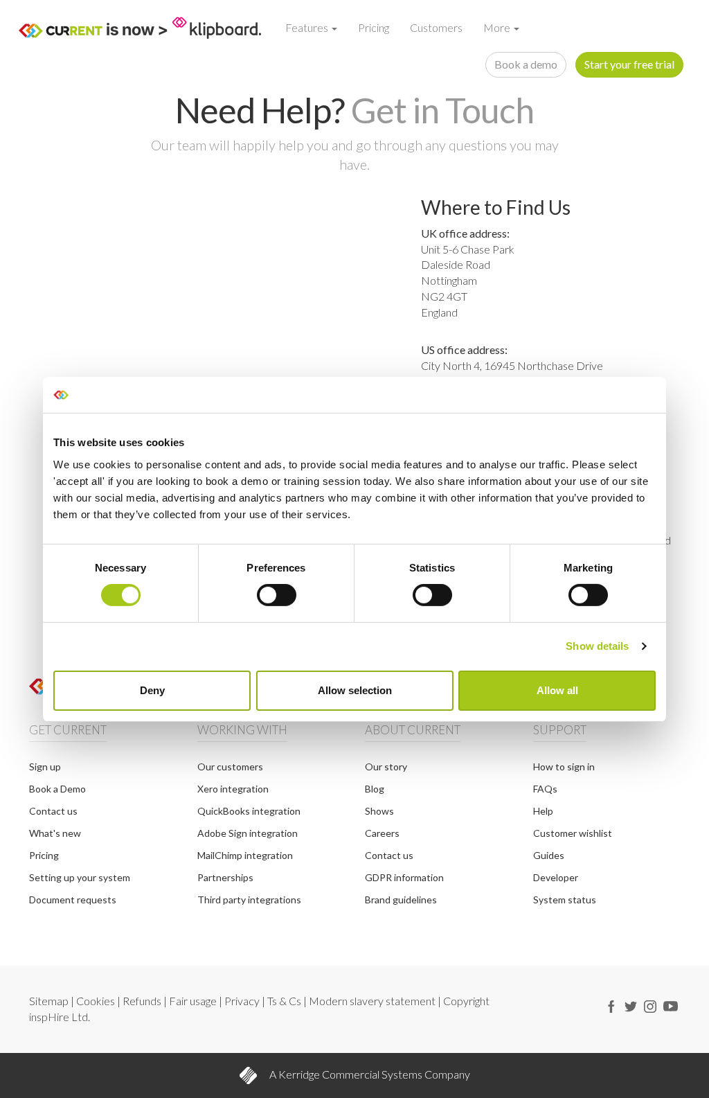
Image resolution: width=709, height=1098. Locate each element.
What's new (55, 833)
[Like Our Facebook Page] (611, 1004)
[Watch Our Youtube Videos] (670, 1004)
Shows (379, 811)
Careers (382, 833)
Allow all (557, 690)
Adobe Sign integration (247, 833)
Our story (386, 766)
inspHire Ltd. (59, 1016)
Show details (597, 646)
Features (307, 27)
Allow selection (355, 690)
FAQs (545, 789)
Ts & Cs (285, 1000)
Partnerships (225, 877)
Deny (152, 690)
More (497, 27)
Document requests (72, 899)
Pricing (373, 27)
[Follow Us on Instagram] (650, 1004)
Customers (436, 27)
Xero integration (233, 789)
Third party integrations (249, 899)
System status (564, 899)
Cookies (96, 1000)
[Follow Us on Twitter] (630, 1004)
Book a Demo (57, 789)
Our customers (230, 766)
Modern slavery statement (373, 1000)
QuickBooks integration (248, 811)
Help (543, 811)
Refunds (143, 1000)
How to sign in (564, 766)
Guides (548, 855)
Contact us (53, 811)
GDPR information (404, 877)
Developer (555, 877)
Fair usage (194, 1000)
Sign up (45, 766)
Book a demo (525, 64)
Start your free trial (629, 64)
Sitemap (50, 1000)
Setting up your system (79, 877)
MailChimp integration (245, 855)
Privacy (243, 1000)
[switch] (276, 595)
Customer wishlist (572, 833)
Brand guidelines (401, 899)
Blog (374, 789)
